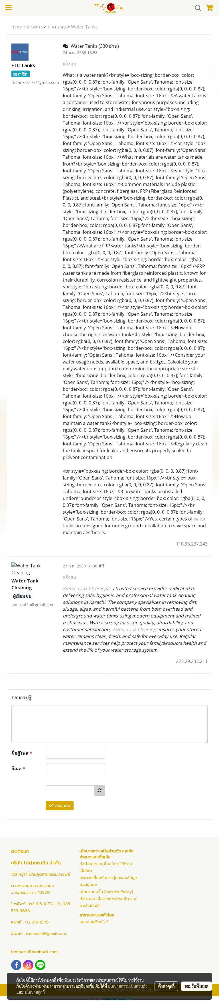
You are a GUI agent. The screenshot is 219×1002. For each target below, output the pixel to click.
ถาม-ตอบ (57, 27)
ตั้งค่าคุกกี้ (166, 986)
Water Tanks (84, 27)
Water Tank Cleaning (85, 588)
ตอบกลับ (61, 806)
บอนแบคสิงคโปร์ (94, 922)
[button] (196, 8)
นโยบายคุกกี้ (35, 992)
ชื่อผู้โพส (21, 753)
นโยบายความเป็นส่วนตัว (127, 986)
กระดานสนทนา (27, 27)
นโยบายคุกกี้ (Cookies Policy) (106, 892)
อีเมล (18, 768)
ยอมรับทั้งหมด (196, 986)
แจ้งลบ (69, 64)
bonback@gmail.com (46, 934)
